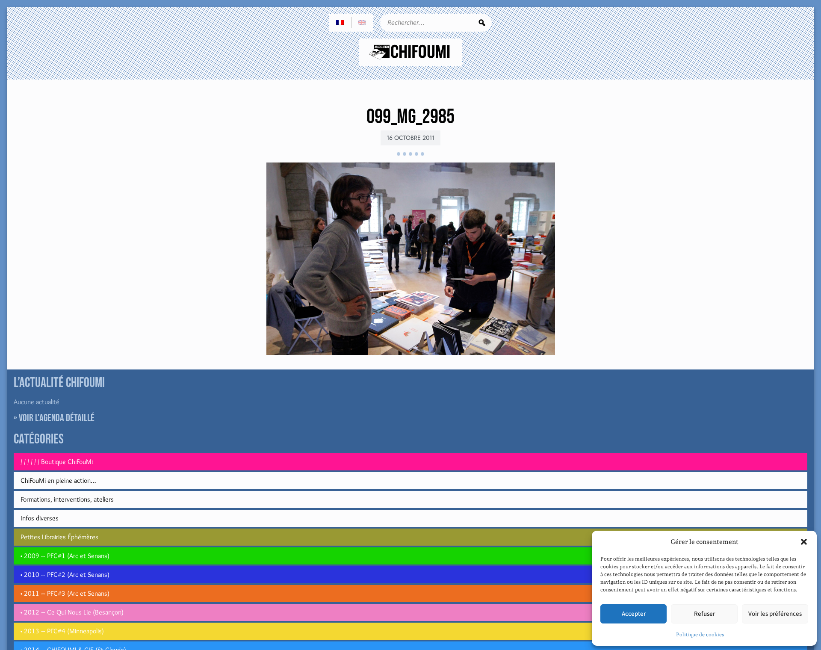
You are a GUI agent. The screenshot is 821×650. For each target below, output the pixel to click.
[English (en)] (362, 22)
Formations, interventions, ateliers (67, 499)
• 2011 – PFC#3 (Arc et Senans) (65, 593)
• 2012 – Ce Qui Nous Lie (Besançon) (72, 612)
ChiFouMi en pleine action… (58, 480)
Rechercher (482, 23)
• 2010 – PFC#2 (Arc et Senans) (65, 574)
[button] (804, 542)
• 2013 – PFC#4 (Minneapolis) (62, 631)
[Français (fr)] (340, 22)
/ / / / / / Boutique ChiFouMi (57, 462)
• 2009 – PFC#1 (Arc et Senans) (65, 556)
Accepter (634, 613)
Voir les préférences (775, 613)
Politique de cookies (700, 635)
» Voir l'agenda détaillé (54, 418)
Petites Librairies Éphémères (59, 537)
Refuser (704, 613)
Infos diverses (40, 518)
